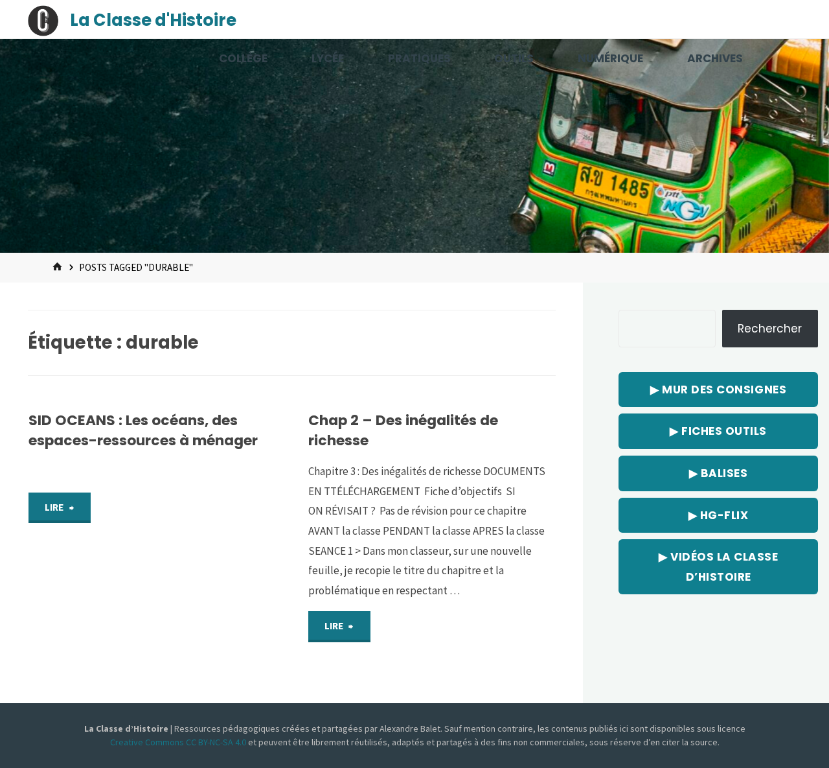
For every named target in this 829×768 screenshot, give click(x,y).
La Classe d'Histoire (153, 20)
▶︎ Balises (718, 473)
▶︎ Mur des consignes (718, 389)
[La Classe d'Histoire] (43, 19)
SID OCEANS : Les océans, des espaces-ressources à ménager (143, 430)
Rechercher (770, 328)
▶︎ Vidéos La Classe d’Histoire (718, 567)
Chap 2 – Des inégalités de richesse (403, 430)
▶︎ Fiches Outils (718, 431)
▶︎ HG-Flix (718, 515)
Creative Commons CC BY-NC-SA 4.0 (179, 742)
